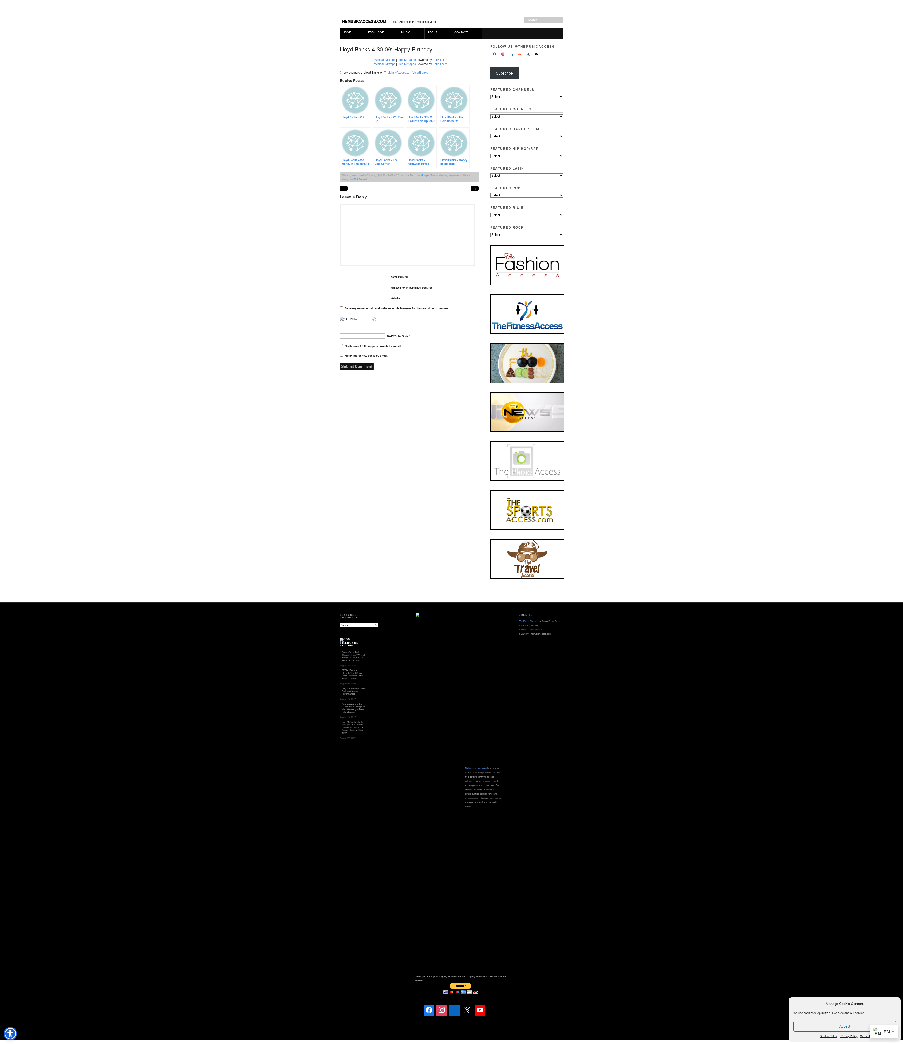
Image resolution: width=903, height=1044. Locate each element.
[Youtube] (480, 1010)
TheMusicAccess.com (363, 21)
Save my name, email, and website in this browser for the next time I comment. (397, 308)
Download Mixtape (384, 60)
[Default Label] (511, 54)
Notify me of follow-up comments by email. (373, 346)
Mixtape (425, 175)
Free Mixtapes (407, 60)
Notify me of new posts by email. (366, 355)
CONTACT (461, 32)
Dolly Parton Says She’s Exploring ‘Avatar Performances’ (353, 691)
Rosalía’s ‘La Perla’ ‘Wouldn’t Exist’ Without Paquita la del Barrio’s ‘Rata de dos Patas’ (353, 656)
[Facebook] (494, 54)
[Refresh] (374, 319)
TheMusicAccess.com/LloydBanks (406, 72)
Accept (844, 1026)
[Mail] (493, 1010)
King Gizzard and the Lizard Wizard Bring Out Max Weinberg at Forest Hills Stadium (353, 708)
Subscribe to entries (528, 625)
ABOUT (431, 32)
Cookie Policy (828, 1036)
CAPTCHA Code (398, 336)
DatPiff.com (439, 60)
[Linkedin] (454, 1010)
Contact (865, 1036)
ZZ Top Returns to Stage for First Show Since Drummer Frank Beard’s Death (352, 674)
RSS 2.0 (357, 179)
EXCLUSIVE (374, 32)
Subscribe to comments (530, 629)
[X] (528, 54)
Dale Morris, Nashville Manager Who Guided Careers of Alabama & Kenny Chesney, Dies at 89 (352, 727)
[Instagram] (503, 54)
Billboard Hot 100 (349, 644)
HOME (347, 32)
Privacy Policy (849, 1036)
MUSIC (404, 32)
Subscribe (504, 73)
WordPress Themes (528, 621)
